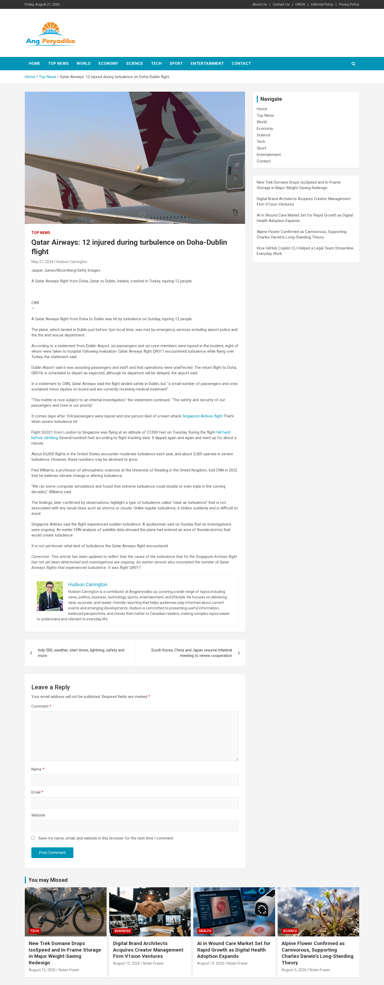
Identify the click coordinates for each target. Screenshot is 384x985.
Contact (241, 63)
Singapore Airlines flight (202, 416)
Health (205, 931)
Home (34, 63)
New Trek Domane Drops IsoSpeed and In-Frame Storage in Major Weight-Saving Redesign (65, 953)
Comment (41, 706)
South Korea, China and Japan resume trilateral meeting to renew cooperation (191, 653)
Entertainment (207, 63)
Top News (58, 63)
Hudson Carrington (71, 262)
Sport (176, 63)
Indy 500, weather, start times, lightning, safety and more (81, 653)
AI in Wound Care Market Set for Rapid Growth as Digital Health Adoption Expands (233, 949)
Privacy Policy (349, 4)
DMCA (300, 4)
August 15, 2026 (42, 970)
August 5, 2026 (294, 970)
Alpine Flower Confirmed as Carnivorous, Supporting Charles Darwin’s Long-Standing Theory (317, 953)
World (84, 63)
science (290, 931)
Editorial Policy (322, 4)
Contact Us (281, 4)
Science (134, 63)
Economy (108, 63)
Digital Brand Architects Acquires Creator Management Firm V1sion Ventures (148, 949)
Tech (156, 63)
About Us (259, 4)
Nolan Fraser (69, 970)
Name (37, 769)
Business (122, 931)
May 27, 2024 (42, 262)
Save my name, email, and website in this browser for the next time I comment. (106, 838)
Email (37, 792)
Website (38, 815)
